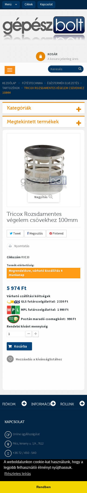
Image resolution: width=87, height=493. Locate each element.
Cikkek (29, 4)
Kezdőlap (9, 83)
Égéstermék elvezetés (63, 83)
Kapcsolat (46, 4)
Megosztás (36, 233)
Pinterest (58, 233)
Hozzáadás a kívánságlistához (38, 359)
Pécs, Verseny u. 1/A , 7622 (28, 443)
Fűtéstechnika (32, 83)
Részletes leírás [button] (17, 474)
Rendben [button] (43, 487)
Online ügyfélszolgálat (26, 434)
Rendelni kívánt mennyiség (27, 326)
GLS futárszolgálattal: (38, 301)
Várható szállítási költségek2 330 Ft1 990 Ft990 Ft (41, 327)
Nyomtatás (21, 246)
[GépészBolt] (43, 29)
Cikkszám (14, 257)
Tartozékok (11, 88)
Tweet (17, 233)
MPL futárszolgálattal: (38, 309)
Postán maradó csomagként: (43, 319)
